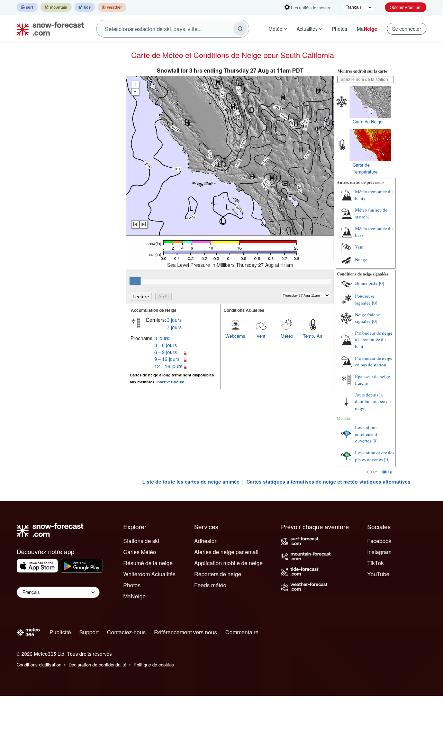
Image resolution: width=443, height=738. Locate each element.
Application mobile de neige (228, 563)
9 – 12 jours (167, 358)
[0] (381, 283)
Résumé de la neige (148, 563)
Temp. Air (312, 336)
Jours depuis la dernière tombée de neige (373, 401)
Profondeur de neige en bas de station (373, 361)
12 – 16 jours (168, 366)
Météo (275, 28)
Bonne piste (366, 283)
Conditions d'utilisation (39, 664)
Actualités (307, 28)
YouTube (378, 574)
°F (390, 472)
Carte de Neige (367, 121)
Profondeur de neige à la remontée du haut (373, 339)
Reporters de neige (217, 574)
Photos (339, 28)
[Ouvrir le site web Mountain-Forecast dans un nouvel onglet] (56, 7)
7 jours (174, 327)
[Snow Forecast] (48, 29)
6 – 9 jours (165, 351)
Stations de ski (141, 541)
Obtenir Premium (406, 7)
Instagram (379, 552)
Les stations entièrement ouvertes (366, 434)
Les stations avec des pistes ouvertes (374, 456)
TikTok (375, 563)
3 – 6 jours (165, 345)
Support (89, 632)
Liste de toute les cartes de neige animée (190, 481)
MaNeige (134, 596)
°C (375, 472)
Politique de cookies (154, 664)
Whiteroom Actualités (149, 574)
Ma (367, 28)
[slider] (135, 281)
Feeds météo (210, 585)
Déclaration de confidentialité (97, 664)
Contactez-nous (126, 632)
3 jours (174, 319)
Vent (260, 336)
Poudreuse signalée (364, 299)
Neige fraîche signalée (367, 318)
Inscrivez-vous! (170, 381)
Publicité (60, 632)
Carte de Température (365, 168)
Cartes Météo (139, 552)
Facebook (379, 541)
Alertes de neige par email (226, 552)
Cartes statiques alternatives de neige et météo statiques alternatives (328, 481)
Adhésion (206, 541)
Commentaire (242, 632)
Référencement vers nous (185, 632)
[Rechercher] (240, 29)
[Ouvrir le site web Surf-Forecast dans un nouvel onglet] (27, 7)
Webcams (235, 336)
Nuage (361, 259)
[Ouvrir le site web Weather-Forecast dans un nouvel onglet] (112, 7)
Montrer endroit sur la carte (362, 71)
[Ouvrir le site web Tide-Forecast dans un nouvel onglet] (84, 7)
